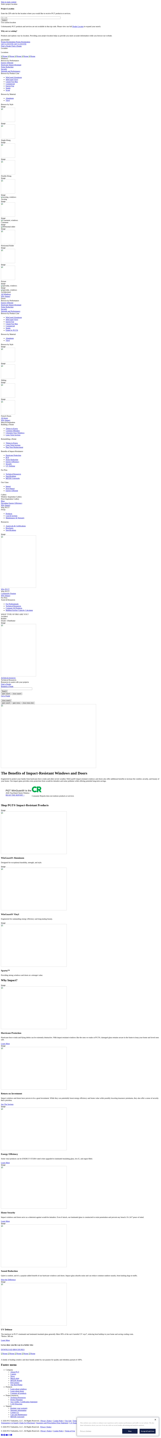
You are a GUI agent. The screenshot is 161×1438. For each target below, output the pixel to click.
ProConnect (14, 1383)
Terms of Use (70, 1431)
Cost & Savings (11, 516)
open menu (16, 703)
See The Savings (7, 1104)
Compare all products (18, 1393)
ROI (7, 457)
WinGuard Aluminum (14, 77)
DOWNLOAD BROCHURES (13, 1350)
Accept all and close (147, 1431)
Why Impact (5, 296)
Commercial (10, 84)
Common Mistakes (13, 431)
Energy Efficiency (12, 462)
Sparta (8, 88)
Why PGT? (5, 589)
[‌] (2, 1435)
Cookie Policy (58, 1421)
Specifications (11, 476)
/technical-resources (8, 678)
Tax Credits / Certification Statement (23, 1402)
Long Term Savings (13, 435)
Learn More (5, 1044)
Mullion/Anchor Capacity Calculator (19, 610)
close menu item (28, 703)
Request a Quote (7, 686)
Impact (8, 486)
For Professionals (12, 604)
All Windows (6, 294)
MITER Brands (16, 1380)
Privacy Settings (85, 1431)
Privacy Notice (46, 1421)
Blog (3, 501)
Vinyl (8, 100)
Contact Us (14, 1412)
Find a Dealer (6, 684)
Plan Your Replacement (14, 447)
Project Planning (16, 1400)
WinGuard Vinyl (12, 80)
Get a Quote (5, 696)
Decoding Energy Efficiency (11, 503)
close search (17, 694)
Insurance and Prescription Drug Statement (52, 1423)
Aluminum (10, 98)
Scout (8, 90)
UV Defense (10, 466)
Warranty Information (18, 1410)
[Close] (155, 1419)
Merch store (14, 1378)
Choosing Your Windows (15, 433)
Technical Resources (13, 474)
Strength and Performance (10, 71)
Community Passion (8, 593)
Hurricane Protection (13, 455)
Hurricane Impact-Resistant (11, 65)
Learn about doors (17, 1391)
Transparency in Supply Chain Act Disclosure (18, 1423)
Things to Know (12, 429)
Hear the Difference (8, 1280)
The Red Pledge (16, 1385)
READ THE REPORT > (15, 795)
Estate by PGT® (12, 330)
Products (9, 514)
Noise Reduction (7, 67)
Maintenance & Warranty (15, 518)
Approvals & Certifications (16, 526)
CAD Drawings (16, 1404)
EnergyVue (10, 86)
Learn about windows (18, 1389)
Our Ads (68, 1421)
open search (6, 694)
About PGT (14, 1372)
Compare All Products (14, 608)
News (12, 1376)
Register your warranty (18, 1408)
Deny (130, 1431)
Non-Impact (10, 489)
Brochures (9, 528)
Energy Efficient (7, 63)
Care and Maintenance (18, 1415)
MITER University (13, 478)
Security (4, 69)
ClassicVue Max (12, 82)
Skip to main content (8, 2)
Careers (13, 1374)
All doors (4, 418)
